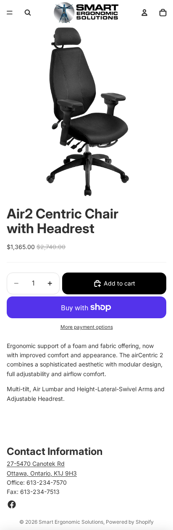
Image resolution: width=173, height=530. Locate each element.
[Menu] (9, 12)
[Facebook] (12, 504)
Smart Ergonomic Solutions (71, 522)
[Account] (144, 12)
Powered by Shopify (130, 522)
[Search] (27, 12)
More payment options (86, 327)
